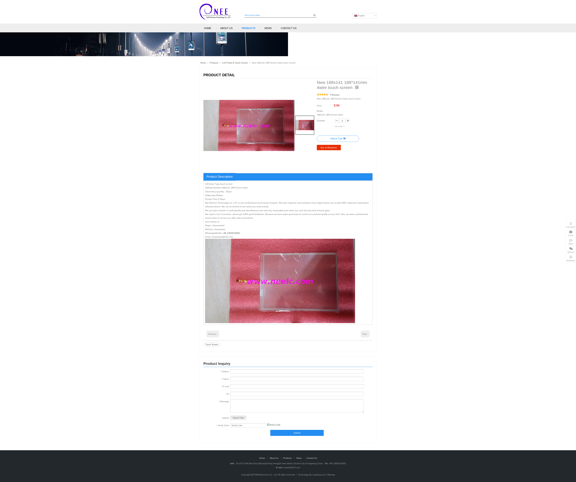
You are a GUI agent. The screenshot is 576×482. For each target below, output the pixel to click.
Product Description (220, 176)
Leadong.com (318, 474)
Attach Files (238, 418)
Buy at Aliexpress (329, 147)
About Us (274, 458)
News (299, 458)
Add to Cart (336, 138)
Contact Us (311, 458)
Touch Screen (211, 344)
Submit (297, 433)
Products (287, 458)
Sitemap (331, 474)
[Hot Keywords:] (314, 15)
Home (262, 458)
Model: (320, 111)
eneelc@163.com (292, 467)
